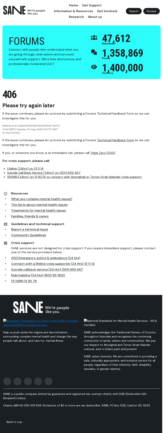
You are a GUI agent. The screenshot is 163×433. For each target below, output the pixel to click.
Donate (151, 11)
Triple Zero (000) (102, 153)
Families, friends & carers (30, 216)
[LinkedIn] (48, 381)
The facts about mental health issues (39, 205)
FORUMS (27, 41)
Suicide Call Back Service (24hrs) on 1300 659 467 (44, 173)
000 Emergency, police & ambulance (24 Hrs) (45, 258)
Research (76, 17)
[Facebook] (7, 381)
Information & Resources (73, 11)
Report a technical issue (29, 229)
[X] (28, 381)
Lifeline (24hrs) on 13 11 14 (25, 168)
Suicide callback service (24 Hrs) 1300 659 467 (47, 269)
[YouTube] (38, 381)
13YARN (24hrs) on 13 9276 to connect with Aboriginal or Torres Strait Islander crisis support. (74, 177)
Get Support (92, 5)
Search (133, 11)
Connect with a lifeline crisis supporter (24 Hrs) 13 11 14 (53, 264)
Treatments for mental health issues (38, 210)
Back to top (14, 422)
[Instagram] (17, 381)
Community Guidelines (28, 235)
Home (73, 5)
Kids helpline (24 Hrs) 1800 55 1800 (38, 275)
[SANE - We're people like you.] (24, 10)
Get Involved (107, 11)
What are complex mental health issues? (41, 199)
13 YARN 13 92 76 (24, 281)
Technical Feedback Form (115, 140)
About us (95, 17)
